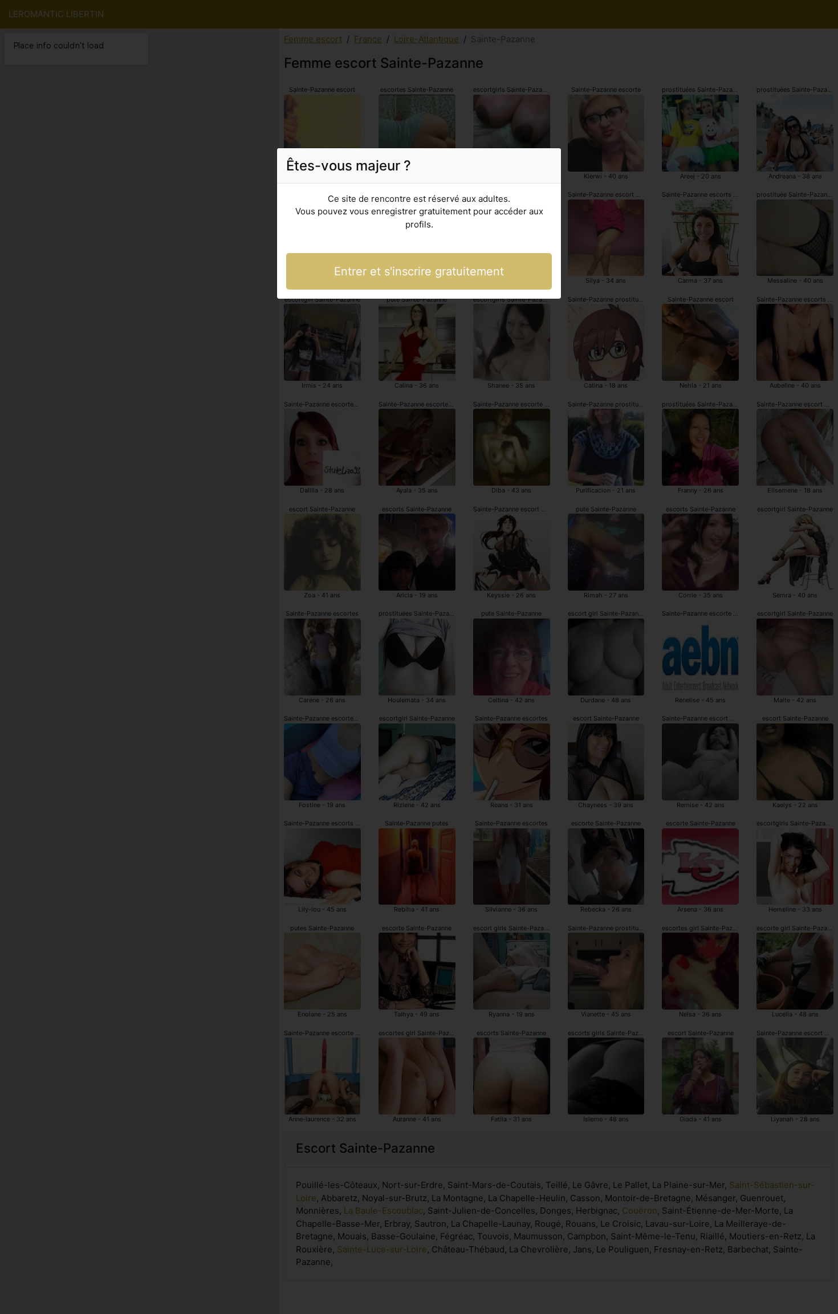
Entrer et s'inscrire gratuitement (419, 271)
